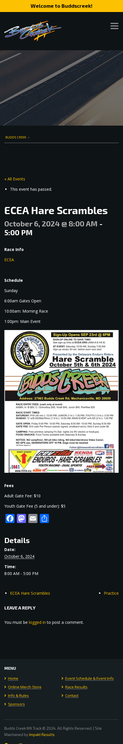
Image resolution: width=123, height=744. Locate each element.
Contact (71, 696)
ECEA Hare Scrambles (30, 593)
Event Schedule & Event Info (89, 679)
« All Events (14, 179)
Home (13, 679)
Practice (111, 593)
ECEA (9, 259)
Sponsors (16, 704)
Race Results (76, 687)
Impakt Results (42, 734)
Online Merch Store (24, 687)
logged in (37, 622)
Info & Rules (18, 696)
